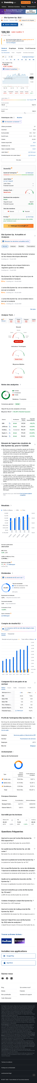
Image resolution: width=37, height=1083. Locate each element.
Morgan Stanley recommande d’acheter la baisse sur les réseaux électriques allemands (18, 255)
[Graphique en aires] (5, 57)
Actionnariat (6, 752)
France (23, 6)
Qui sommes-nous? (25, 987)
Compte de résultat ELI (10, 623)
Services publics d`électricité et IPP (25, 735)
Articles (20, 48)
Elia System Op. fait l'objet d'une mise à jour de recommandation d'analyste (17, 278)
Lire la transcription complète (26, 494)
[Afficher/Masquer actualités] (12, 57)
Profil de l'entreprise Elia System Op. (16, 718)
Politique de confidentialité (8, 1067)
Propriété (18, 52)
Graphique (12, 48)
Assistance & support (26, 994)
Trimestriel (11, 634)
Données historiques (28, 52)
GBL (18, 819)
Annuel (3, 634)
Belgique (33, 746)
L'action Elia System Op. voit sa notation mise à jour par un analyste (17, 289)
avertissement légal (6, 1073)
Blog (2, 987)
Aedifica (33, 819)
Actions (4, 6)
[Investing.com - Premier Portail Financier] (10, 2)
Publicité (22, 991)
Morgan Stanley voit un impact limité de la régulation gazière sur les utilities (15, 266)
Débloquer (20, 710)
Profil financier (30, 48)
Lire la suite (5, 730)
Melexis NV (6, 819)
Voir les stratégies (11, 42)
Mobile (3, 991)
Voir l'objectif (30, 99)
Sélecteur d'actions (14, 6)
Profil (13, 52)
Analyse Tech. (7, 315)
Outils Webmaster (6, 998)
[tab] (11, 320)
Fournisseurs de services (28, 738)
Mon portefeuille (6, 994)
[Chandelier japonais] (3, 57)
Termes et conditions (6, 1062)
